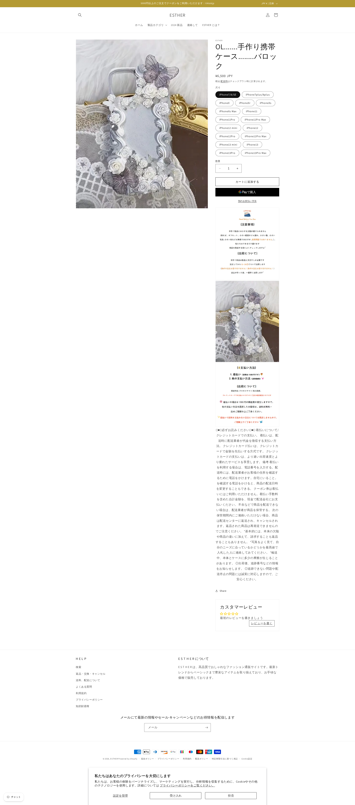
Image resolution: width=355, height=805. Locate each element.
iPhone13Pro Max (255, 153)
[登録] (206, 727)
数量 (217, 161)
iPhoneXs (265, 103)
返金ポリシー (147, 758)
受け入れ (176, 796)
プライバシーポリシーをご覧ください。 (187, 785)
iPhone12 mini (228, 128)
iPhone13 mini (228, 144)
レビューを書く (262, 623)
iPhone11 (251, 111)
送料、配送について (88, 680)
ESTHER (114, 758)
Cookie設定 (246, 758)
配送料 (224, 81)
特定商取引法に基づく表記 (225, 758)
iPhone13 (252, 144)
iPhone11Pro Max (255, 119)
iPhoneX (224, 103)
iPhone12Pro (227, 136)
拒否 (231, 796)
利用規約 (81, 693)
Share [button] (223, 590)
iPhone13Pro (227, 153)
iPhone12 (252, 128)
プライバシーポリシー (89, 699)
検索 (78, 667)
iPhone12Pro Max (255, 136)
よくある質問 (84, 686)
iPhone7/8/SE (227, 94)
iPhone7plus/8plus (258, 94)
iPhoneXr (245, 103)
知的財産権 (82, 706)
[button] (80, 15)
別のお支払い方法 (247, 201)
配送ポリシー (201, 758)
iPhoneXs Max (227, 111)
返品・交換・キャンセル (91, 673)
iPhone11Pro (227, 119)
